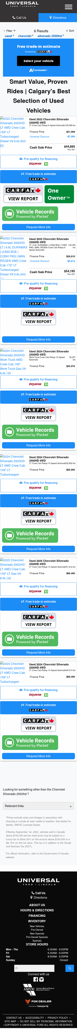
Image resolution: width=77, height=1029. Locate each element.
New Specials (37, 933)
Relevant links (14, 806)
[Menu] (68, 7)
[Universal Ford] (22, 4)
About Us (37, 905)
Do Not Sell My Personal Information (46, 1021)
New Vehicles (37, 926)
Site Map (10, 1021)
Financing (37, 915)
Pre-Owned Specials (37, 937)
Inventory (37, 921)
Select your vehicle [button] (38, 61)
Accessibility (35, 1017)
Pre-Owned (37, 929)
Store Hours (37, 944)
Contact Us (14, 1017)
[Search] (69, 968)
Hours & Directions (37, 910)
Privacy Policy (58, 1017)
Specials (37, 940)
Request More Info (38, 227)
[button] (38, 161)
